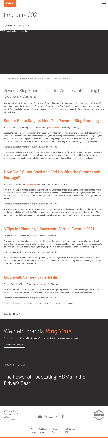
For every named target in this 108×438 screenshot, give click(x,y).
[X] (19, 314)
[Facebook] (14, 314)
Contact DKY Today (13, 345)
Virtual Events (64, 78)
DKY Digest (7, 78)
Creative (47, 78)
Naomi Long (42, 284)
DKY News (15, 78)
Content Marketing (36, 78)
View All (21, 365)
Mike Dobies (31, 184)
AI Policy (33, 430)
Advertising (26, 78)
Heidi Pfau (34, 235)
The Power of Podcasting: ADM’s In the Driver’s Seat (44, 380)
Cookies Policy (42, 430)
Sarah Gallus (54, 127)
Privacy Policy (54, 430)
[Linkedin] (17, 314)
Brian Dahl (10, 26)
